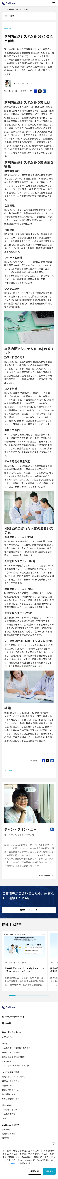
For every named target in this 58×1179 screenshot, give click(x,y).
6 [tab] (45, 995)
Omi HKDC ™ (7, 1061)
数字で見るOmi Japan (11, 1032)
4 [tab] (32, 995)
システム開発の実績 (10, 1072)
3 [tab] (25, 995)
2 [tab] (19, 995)
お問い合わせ (26, 909)
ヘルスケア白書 (8, 1114)
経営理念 (6, 1138)
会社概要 (6, 1129)
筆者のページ (44, 875)
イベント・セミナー (10, 1109)
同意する (49, 1171)
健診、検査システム (10, 1089)
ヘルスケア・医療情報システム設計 (17, 1048)
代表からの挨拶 (8, 1134)
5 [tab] (39, 995)
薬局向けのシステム (10, 1081)
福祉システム (7, 1085)
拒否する (34, 1171)
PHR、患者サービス (10, 1098)
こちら (12, 1163)
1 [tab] (12, 995)
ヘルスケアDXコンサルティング (15, 1065)
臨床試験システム (9, 1094)
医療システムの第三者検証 (13, 1057)
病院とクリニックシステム (13, 1076)
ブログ (4, 9)
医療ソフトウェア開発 (11, 1052)
